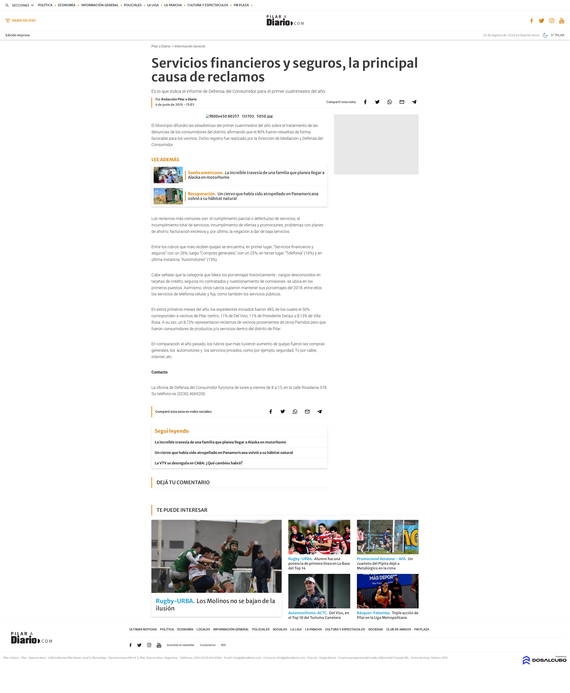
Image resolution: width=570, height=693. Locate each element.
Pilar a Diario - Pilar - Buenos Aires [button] (24, 657)
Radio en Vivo (24, 20)
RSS (223, 645)
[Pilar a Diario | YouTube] (561, 20)
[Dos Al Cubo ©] (545, 663)
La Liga (153, 5)
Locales (203, 629)
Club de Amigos (398, 629)
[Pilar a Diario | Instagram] (551, 20)
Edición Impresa (18, 35)
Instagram (149, 645)
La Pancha (173, 5)
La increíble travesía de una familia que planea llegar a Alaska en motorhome (220, 442)
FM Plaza (241, 5)
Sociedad (375, 629)
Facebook (130, 645)
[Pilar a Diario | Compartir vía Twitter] (377, 102)
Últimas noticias (143, 629)
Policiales (133, 5)
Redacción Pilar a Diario (179, 99)
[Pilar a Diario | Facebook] (531, 20)
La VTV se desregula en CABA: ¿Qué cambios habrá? (199, 463)
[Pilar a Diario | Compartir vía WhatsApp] (389, 102)
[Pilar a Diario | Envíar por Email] (401, 102)
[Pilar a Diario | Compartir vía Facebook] (365, 102)
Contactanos (208, 645)
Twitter (139, 645)
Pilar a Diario (161, 46)
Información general (99, 5)
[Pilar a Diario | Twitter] (541, 20)
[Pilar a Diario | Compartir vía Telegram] (414, 102)
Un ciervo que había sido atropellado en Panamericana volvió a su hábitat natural (224, 452)
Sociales (280, 629)
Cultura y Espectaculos (207, 5)
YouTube (159, 645)
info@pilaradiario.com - (248, 657)
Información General (190, 46)
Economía (66, 5)
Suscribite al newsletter (180, 645)
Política (45, 5)
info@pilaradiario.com (291, 657)
